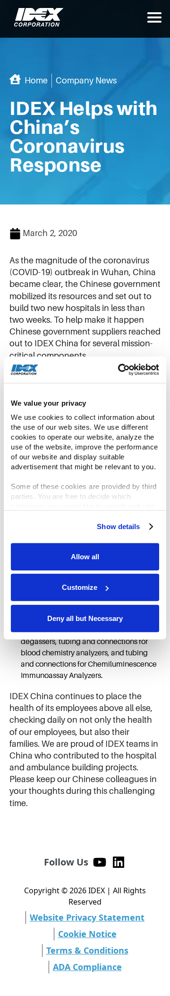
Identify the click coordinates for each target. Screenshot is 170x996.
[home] (36, 17)
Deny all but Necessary (85, 618)
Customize (79, 587)
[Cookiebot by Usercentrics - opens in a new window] (120, 370)
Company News (86, 80)
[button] (154, 17)
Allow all (85, 556)
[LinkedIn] (118, 862)
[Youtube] (99, 862)
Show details (118, 526)
